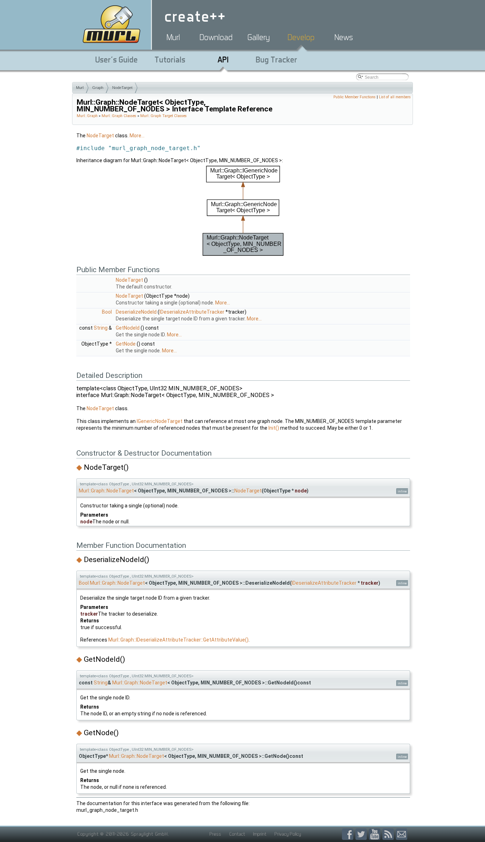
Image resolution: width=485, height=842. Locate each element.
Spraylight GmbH (149, 834)
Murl (173, 37)
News (343, 37)
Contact (237, 834)
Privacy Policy (287, 834)
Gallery (258, 37)
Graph (97, 88)
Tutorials (169, 60)
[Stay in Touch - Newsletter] (402, 834)
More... (137, 135)
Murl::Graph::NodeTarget (106, 491)
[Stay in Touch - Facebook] (348, 834)
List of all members (395, 97)
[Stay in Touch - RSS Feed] (389, 834)
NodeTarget (122, 88)
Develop (301, 37)
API (223, 60)
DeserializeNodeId (136, 312)
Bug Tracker (276, 60)
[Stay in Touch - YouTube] (375, 834)
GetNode (126, 344)
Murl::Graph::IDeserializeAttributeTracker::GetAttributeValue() (178, 640)
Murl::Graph (87, 116)
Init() (273, 428)
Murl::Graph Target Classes (163, 116)
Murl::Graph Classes (119, 116)
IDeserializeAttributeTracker (191, 312)
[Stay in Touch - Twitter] (362, 834)
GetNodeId (128, 328)
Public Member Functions (354, 97)
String (101, 328)
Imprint (259, 834)
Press (215, 834)
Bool (107, 312)
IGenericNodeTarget (159, 421)
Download (216, 37)
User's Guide (116, 60)
